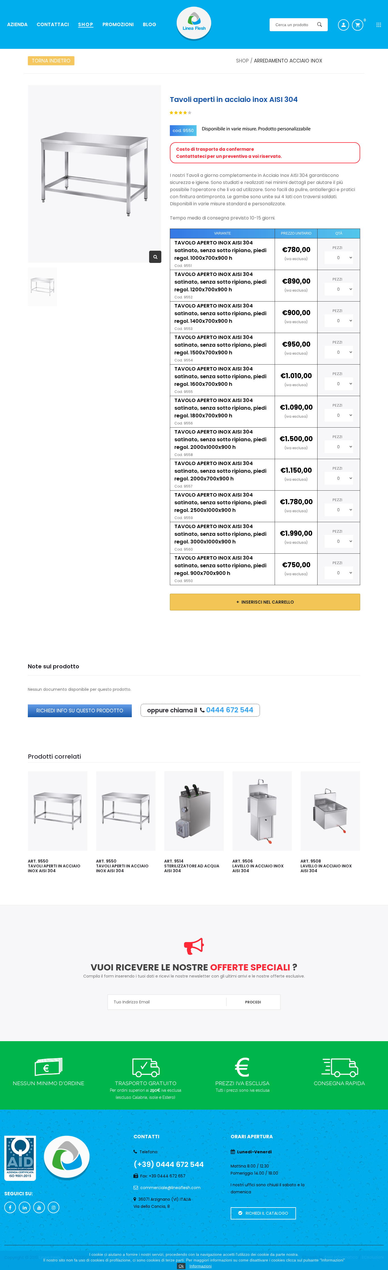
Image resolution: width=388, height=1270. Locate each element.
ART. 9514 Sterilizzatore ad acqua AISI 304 (145, 866)
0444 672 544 (229, 710)
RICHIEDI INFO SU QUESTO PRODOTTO (79, 710)
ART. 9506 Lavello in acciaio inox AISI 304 (211, 866)
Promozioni (118, 24)
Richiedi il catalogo (265, 1213)
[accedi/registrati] (343, 25)
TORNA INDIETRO (51, 60)
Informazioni (200, 1266)
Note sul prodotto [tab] (53, 666)
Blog (149, 24)
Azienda (17, 24)
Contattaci (53, 24)
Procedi (253, 1002)
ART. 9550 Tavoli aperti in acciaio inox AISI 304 (75, 866)
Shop (85, 24)
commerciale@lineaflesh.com (170, 1188)
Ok (181, 1266)
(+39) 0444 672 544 (168, 1164)
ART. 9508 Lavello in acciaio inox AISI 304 (279, 866)
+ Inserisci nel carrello (265, 602)
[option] (94, 174)
